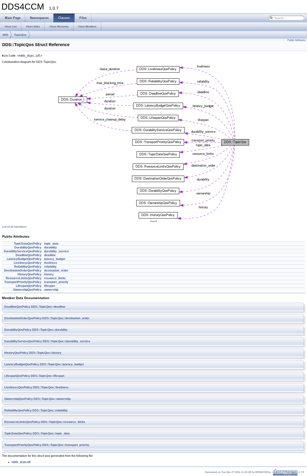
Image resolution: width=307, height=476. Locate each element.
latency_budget (54, 259)
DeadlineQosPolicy (28, 255)
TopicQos (20, 34)
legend (153, 221)
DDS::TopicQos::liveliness (51, 387)
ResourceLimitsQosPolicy (23, 278)
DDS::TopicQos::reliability (50, 410)
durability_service (56, 251)
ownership (51, 289)
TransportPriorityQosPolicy (22, 282)
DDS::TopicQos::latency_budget (62, 364)
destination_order (56, 270)
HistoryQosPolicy (29, 274)
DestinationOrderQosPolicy (22, 270)
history (49, 274)
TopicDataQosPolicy (27, 243)
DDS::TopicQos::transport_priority (65, 445)
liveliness (50, 263)
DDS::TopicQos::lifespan (47, 376)
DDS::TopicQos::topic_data (51, 433)
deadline (50, 255)
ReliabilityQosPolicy (27, 266)
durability (50, 247)
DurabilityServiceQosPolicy (22, 251)
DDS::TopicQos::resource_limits (63, 422)
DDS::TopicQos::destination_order (65, 318)
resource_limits (55, 278)
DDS (5, 34)
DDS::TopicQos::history (45, 353)
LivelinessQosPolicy (27, 263)
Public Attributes (296, 40)
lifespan (49, 286)
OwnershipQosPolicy (27, 289)
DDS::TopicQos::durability (50, 329)
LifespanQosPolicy (28, 286)
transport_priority (56, 282)
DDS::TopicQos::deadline (48, 306)
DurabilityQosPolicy (27, 247)
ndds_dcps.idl (21, 462)
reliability (50, 266)
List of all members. (14, 227)
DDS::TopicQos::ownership (52, 399)
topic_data (51, 243)
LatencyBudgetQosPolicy (24, 259)
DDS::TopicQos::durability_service (66, 341)
